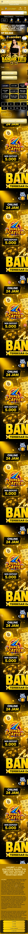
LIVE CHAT (15, 931)
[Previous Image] (3, 51)
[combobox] (12, 12)
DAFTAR (14, 926)
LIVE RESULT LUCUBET (14, 121)
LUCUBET (3, 879)
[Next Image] (25, 51)
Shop (2, 9)
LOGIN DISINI (9, 77)
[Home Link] (10, 8)
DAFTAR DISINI (9, 73)
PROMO (14, 921)
